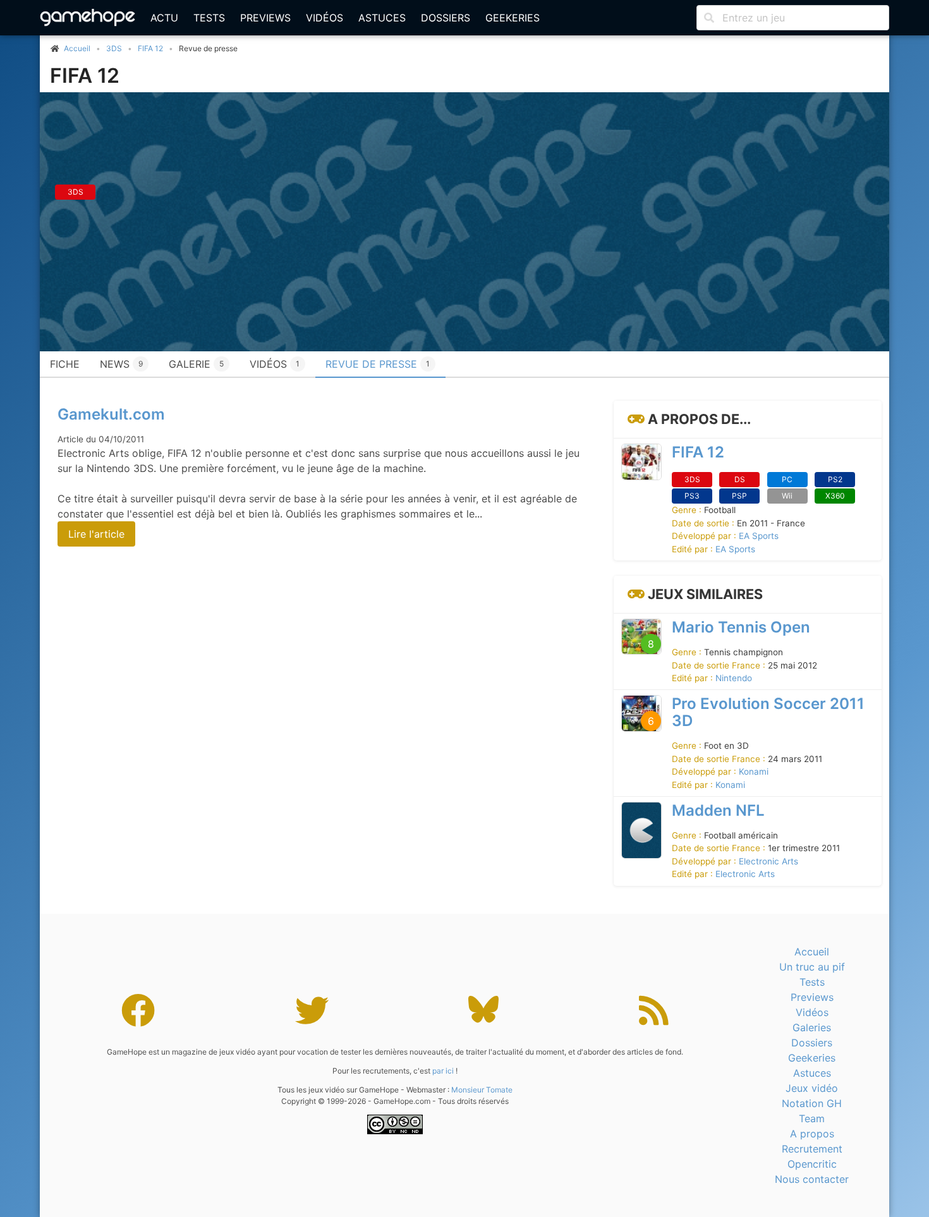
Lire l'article (96, 534)
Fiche (65, 364)
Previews (265, 17)
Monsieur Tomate (482, 1089)
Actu (164, 17)
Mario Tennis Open (741, 627)
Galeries (811, 1027)
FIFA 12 (150, 48)
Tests (209, 17)
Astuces (382, 17)
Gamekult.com (111, 414)
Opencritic (812, 1164)
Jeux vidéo (812, 1088)
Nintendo (733, 678)
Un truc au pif (812, 966)
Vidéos (324, 17)
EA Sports (759, 536)
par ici (443, 1070)
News (121, 364)
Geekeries (512, 17)
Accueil (811, 951)
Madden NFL (718, 810)
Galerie (196, 364)
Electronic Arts (768, 861)
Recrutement (812, 1148)
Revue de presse (377, 364)
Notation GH (812, 1103)
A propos (812, 1133)
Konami (753, 771)
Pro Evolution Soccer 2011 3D (768, 712)
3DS (114, 48)
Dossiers (445, 17)
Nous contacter (812, 1179)
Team (812, 1118)
